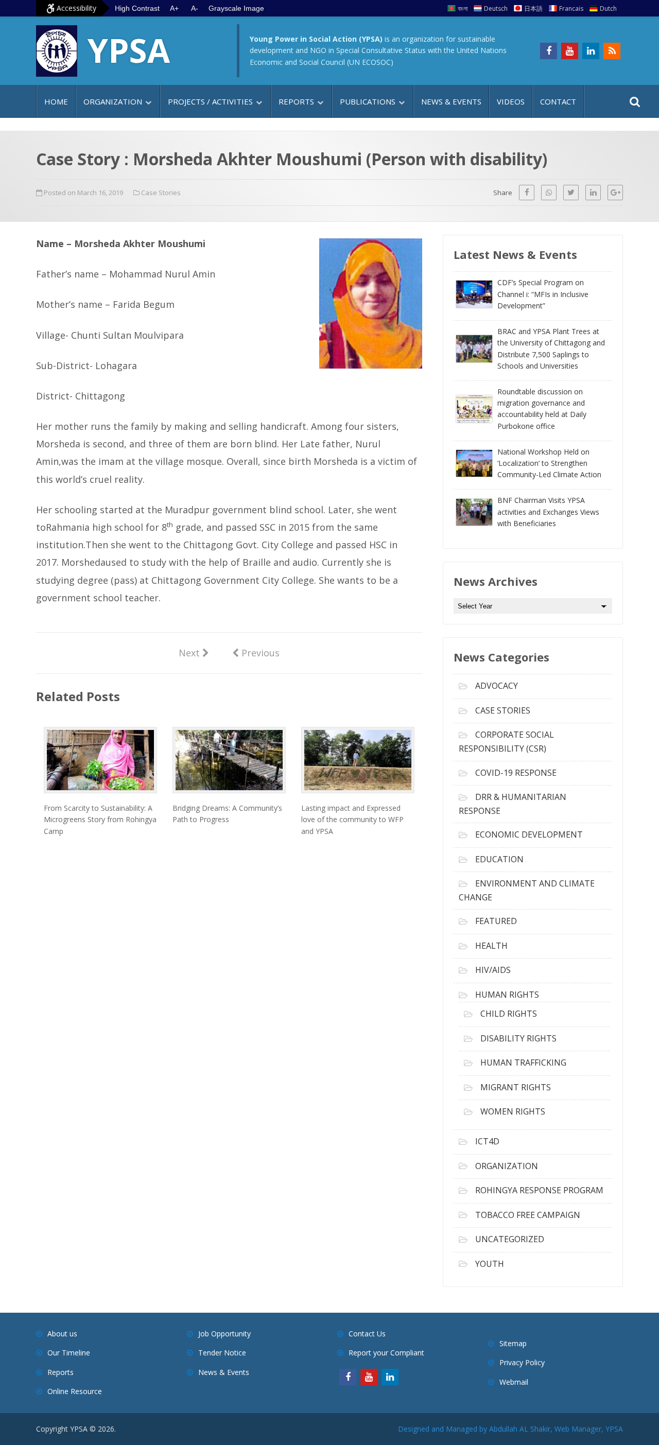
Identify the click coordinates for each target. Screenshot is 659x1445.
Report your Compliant (386, 1352)
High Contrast (137, 8)
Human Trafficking (523, 1062)
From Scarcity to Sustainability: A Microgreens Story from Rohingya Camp (100, 819)
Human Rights (507, 994)
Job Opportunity (224, 1333)
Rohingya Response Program (539, 1190)
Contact (558, 101)
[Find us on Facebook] (548, 51)
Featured (496, 921)
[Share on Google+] (615, 192)
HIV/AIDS (493, 970)
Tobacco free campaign (527, 1215)
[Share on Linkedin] (593, 192)
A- (194, 8)
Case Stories (161, 192)
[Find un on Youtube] (569, 51)
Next (194, 652)
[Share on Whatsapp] (549, 192)
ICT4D (487, 1141)
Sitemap (513, 1343)
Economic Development (529, 834)
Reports (296, 101)
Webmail (513, 1382)
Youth (489, 1263)
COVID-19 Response (516, 772)
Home (56, 101)
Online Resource (74, 1391)
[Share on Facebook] (526, 192)
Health (491, 945)
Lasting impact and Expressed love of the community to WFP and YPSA (352, 819)
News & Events (451, 101)
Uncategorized (509, 1239)
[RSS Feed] (611, 51)
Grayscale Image (236, 8)
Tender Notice (222, 1352)
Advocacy (496, 685)
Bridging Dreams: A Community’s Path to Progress (227, 813)
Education (499, 859)
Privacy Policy (522, 1362)
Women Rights (512, 1111)
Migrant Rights (515, 1087)
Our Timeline (68, 1352)
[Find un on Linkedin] (590, 51)
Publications (367, 101)
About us (62, 1333)
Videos (511, 101)
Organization (112, 101)
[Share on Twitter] (571, 192)
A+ (174, 8)
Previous (256, 652)
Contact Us (367, 1333)
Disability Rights (518, 1038)
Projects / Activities (210, 101)
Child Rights (508, 1013)
